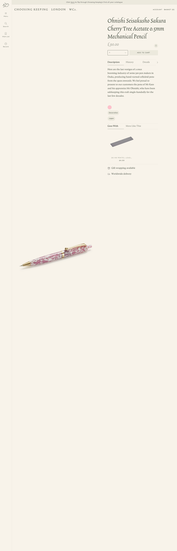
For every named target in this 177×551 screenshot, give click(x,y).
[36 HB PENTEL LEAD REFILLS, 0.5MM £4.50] (122, 141)
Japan (111, 118)
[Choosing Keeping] (5, 4)
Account (157, 10)
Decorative (113, 113)
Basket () (169, 10)
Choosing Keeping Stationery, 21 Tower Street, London (44, 10)
